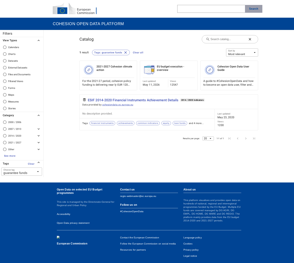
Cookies (187, 243)
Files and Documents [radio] (19, 74)
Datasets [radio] (13, 60)
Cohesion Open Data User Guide (233, 68)
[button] (10, 156)
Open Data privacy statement (73, 223)
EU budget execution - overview (170, 68)
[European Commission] (77, 9)
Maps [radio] (11, 94)
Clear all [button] (138, 52)
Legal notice (190, 256)
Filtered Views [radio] (15, 81)
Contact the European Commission (139, 237)
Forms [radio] (11, 88)
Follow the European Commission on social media (148, 243)
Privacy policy (191, 249)
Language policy (192, 237)
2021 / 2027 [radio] (14, 142)
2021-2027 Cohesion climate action (114, 68)
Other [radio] (11, 149)
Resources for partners (133, 249)
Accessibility (63, 214)
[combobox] (17, 172)
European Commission (72, 243)
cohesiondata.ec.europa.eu (117, 104)
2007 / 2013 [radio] (14, 129)
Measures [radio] (13, 101)
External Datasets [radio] (17, 67)
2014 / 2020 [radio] (14, 135)
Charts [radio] (11, 54)
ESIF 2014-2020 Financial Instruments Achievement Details (133, 100)
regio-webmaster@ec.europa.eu (138, 196)
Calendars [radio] (13, 47)
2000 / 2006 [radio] (14, 122)
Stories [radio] (12, 108)
